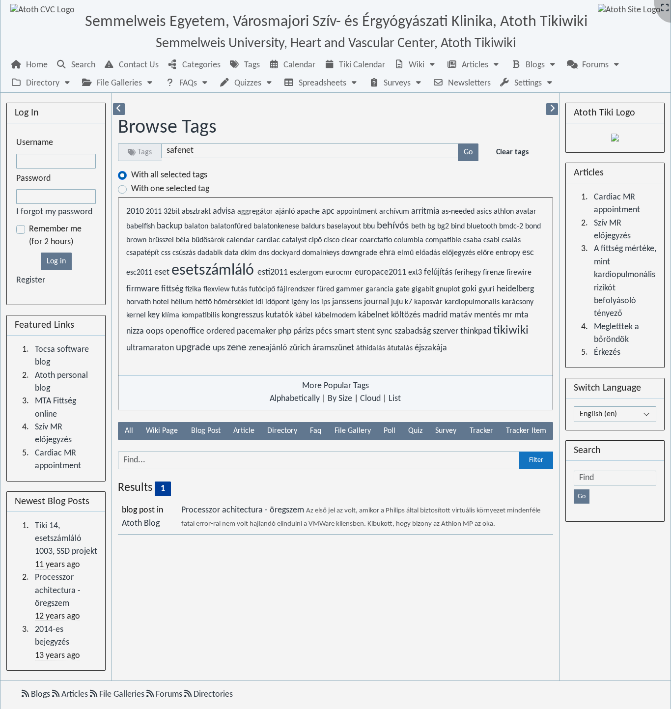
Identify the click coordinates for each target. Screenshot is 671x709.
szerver (446, 331)
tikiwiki (511, 331)
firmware (143, 289)
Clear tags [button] (512, 152)
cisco (332, 240)
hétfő (204, 302)
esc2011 (140, 273)
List (395, 399)
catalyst (295, 240)
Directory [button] (282, 431)
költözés (406, 315)
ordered (221, 331)
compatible (444, 240)
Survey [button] (445, 431)
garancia (380, 289)
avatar (526, 212)
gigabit (424, 289)
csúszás (184, 253)
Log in (56, 261)
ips (326, 302)
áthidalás (371, 348)
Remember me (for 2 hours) (55, 235)
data (232, 253)
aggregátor (256, 212)
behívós (394, 226)
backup (170, 226)
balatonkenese (277, 226)
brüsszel (162, 240)
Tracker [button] (481, 431)
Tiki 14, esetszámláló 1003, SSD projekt (66, 539)
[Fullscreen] (665, 8)
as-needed (459, 212)
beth (419, 226)
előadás (429, 253)
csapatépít (143, 253)
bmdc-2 (512, 226)
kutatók (280, 315)
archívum (395, 212)
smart (345, 331)
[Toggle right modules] (552, 109)
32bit (173, 212)
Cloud (370, 399)
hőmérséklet (234, 302)
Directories (212, 694)
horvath (139, 302)
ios (315, 302)
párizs (304, 331)
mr (508, 315)
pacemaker (257, 331)
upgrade (194, 347)
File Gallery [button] (353, 431)
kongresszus (244, 315)
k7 (409, 302)
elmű (406, 253)
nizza (136, 331)
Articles (74, 694)
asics (485, 212)
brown (137, 240)
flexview (217, 289)
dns (264, 253)
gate (403, 289)
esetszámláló (214, 271)
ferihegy (468, 273)
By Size (340, 399)
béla (184, 240)
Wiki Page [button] (162, 431)
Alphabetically (295, 399)
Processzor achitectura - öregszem (243, 510)
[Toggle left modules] (119, 109)
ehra (388, 253)
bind (459, 226)
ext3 (416, 273)
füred (326, 289)
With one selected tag (170, 189)
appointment (357, 212)
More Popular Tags (335, 386)
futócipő (263, 289)
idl (260, 302)
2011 (155, 212)
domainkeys (321, 253)
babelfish (141, 226)
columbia (409, 240)
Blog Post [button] (206, 431)
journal (377, 302)
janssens (348, 302)
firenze (494, 273)
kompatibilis (201, 315)
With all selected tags (169, 175)
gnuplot (449, 289)
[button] (415, 65)
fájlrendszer (297, 289)
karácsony (517, 302)
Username (34, 143)
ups (220, 348)
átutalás (401, 348)
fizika (194, 289)
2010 (136, 211)
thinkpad (476, 331)
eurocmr (340, 273)
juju (398, 302)
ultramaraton (151, 348)
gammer (350, 289)
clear (350, 240)
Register (30, 280)
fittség (173, 289)
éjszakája (431, 348)
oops (156, 331)
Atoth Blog (141, 523)
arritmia (426, 211)
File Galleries (121, 694)
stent (367, 331)
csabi (492, 240)
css (166, 253)
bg (432, 226)
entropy (509, 253)
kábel (304, 315)
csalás (511, 240)
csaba (473, 240)
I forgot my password (54, 212)
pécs (325, 331)
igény (300, 302)
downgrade (360, 253)
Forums (169, 694)
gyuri (487, 289)
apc (329, 211)
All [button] (129, 431)
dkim (249, 253)
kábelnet (374, 315)
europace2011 (381, 272)
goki (470, 289)
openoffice (186, 331)
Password (33, 178)
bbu (370, 226)
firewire (518, 273)
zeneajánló (269, 348)
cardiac (269, 240)
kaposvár (429, 302)
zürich (300, 348)
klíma (171, 315)
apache (309, 212)
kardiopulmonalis (473, 302)
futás (240, 289)
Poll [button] (389, 431)
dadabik (210, 253)
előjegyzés (459, 253)
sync (385, 331)
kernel (137, 315)
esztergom (307, 273)
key (155, 315)
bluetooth (483, 226)
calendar (241, 240)
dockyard (286, 253)
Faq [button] (315, 431)
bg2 (444, 226)
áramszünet (334, 348)
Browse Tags (167, 128)
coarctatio (377, 240)
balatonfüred (231, 226)
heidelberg (515, 289)
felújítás (439, 272)
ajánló (286, 212)
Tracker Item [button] (526, 431)
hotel (162, 302)
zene (238, 347)
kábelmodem (336, 315)
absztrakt (197, 212)
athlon (505, 212)
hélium (183, 302)
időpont (278, 302)
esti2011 (273, 272)
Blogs (40, 694)
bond (533, 226)
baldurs (314, 226)
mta (521, 315)
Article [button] (243, 431)
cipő (316, 240)
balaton (197, 226)
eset (162, 272)
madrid (435, 315)
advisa (225, 211)
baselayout (345, 226)
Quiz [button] (415, 431)
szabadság (413, 331)
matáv (461, 315)
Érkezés (607, 352)
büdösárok (209, 240)
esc (528, 253)
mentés (488, 315)
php (285, 331)
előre (486, 253)
